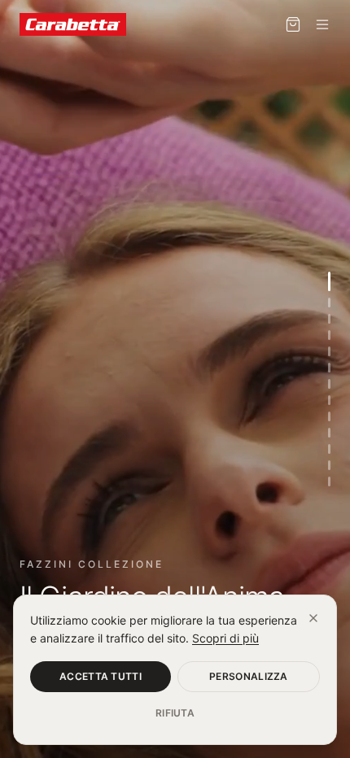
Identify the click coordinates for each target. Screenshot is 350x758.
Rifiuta (175, 713)
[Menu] (322, 24)
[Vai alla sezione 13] (329, 481)
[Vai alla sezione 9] (329, 416)
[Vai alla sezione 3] (329, 319)
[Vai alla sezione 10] (329, 433)
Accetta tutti (100, 676)
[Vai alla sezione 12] (329, 465)
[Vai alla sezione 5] (329, 351)
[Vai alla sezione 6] (329, 367)
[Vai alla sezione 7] (329, 384)
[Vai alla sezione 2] (329, 302)
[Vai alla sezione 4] (329, 335)
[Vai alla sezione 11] (329, 449)
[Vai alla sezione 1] (329, 281)
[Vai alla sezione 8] (329, 400)
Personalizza (248, 676)
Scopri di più (225, 638)
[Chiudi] (313, 618)
